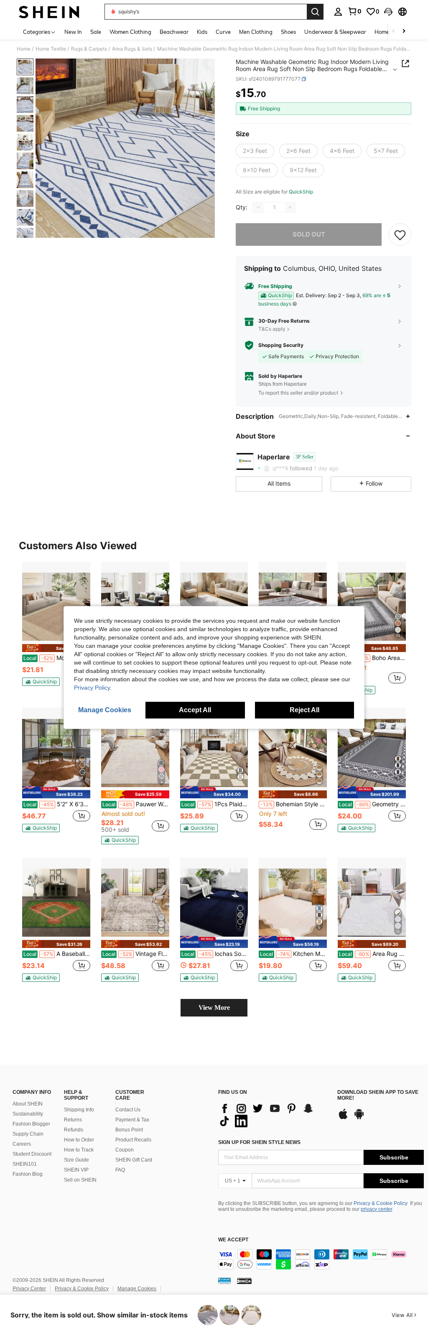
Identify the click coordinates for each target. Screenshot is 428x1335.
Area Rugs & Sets (132, 49)
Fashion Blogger (31, 1124)
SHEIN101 (25, 1164)
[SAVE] (400, 234)
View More (214, 1007)
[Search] (315, 12)
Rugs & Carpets (89, 49)
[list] (273, 1114)
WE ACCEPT (233, 1240)
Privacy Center (29, 1289)
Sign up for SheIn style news (259, 1142)
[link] (354, 11)
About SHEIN (28, 1104)
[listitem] (56, 627)
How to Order (79, 1140)
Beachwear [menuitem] (174, 31)
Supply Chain (28, 1134)
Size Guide (76, 1160)
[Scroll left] (394, 31)
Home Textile (51, 49)
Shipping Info (79, 1110)
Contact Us (127, 1110)
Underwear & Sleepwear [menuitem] (335, 31)
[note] (56, 648)
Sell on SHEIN (80, 1180)
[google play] (359, 1118)
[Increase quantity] (290, 207)
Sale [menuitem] (95, 31)
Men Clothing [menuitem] (256, 31)
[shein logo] (49, 11)
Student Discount (32, 1154)
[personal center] (338, 12)
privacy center (376, 1209)
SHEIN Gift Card (133, 1160)
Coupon (124, 1150)
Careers (22, 1144)
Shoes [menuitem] (288, 31)
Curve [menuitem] (223, 31)
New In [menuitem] (73, 31)
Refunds (73, 1130)
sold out (309, 234)
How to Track (79, 1150)
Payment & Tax (132, 1120)
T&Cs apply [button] (271, 329)
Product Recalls (133, 1140)
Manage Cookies (136, 1289)
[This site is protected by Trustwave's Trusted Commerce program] (224, 1281)
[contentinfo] (321, 1259)
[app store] (343, 1118)
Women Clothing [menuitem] (130, 31)
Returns (73, 1120)
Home (24, 49)
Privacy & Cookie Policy (381, 1203)
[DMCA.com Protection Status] (244, 1281)
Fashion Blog (28, 1174)
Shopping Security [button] (280, 345)
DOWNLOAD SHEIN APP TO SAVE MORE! (377, 1095)
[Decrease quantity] (258, 207)
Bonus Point (129, 1130)
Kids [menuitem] (202, 31)
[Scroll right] (404, 31)
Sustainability (28, 1114)
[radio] (255, 151)
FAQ (120, 1170)
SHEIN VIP (76, 1170)
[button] (388, 12)
